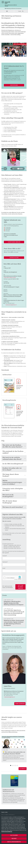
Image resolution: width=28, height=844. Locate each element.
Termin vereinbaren (20, 703)
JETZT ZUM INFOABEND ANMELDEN (20, 587)
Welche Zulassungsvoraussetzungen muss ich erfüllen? (12, 482)
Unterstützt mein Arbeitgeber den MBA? (12, 489)
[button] (7, 11)
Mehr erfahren (14, 85)
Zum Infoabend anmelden (14, 242)
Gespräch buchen (14, 257)
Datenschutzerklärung (6, 831)
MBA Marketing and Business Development (13, 8)
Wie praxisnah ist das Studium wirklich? (12, 452)
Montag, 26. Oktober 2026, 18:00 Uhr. (12, 546)
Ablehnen (14, 838)
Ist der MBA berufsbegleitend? (12, 464)
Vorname (4, 555)
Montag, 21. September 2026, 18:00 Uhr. (12, 545)
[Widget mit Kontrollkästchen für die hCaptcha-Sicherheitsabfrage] (12, 577)
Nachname (5, 562)
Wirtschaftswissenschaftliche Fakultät (11, 5)
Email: (3, 568)
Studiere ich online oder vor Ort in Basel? (12, 469)
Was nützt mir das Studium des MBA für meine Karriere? (12, 446)
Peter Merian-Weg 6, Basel (10, 277)
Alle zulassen (14, 835)
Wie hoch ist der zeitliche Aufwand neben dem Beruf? (11, 458)
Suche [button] (19, 11)
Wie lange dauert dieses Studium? (10, 475)
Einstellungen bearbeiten (14, 841)
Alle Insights (22, 768)
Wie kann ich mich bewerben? (12, 507)
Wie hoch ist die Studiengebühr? (7, 495)
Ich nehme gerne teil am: (8, 543)
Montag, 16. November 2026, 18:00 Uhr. (12, 548)
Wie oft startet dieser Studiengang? (9, 502)
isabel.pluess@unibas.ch (11, 304)
